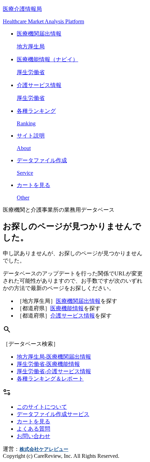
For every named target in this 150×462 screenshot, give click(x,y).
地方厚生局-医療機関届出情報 (54, 357)
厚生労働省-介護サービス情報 (54, 371)
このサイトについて (42, 407)
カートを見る (33, 421)
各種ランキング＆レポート (50, 379)
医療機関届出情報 (78, 301)
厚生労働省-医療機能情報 (48, 364)
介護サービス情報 (72, 316)
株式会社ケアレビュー (44, 449)
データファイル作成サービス (53, 414)
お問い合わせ (33, 436)
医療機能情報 (67, 308)
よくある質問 (33, 429)
